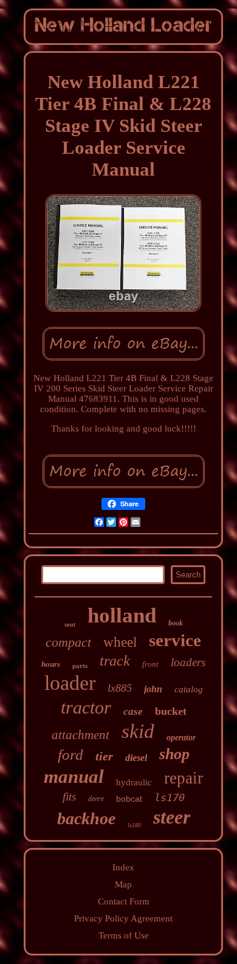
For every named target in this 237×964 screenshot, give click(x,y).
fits (69, 796)
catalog (188, 689)
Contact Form (123, 901)
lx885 (120, 688)
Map (123, 884)
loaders (188, 662)
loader (69, 683)
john (153, 689)
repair (183, 778)
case (133, 711)
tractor (86, 707)
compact (68, 642)
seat (69, 624)
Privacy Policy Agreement (123, 918)
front (150, 664)
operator (181, 737)
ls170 (169, 797)
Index (123, 867)
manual (74, 776)
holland (122, 615)
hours (50, 664)
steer (171, 817)
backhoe (86, 818)
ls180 (134, 825)
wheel (120, 642)
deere (96, 798)
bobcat (129, 799)
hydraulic (134, 782)
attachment (80, 735)
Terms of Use (123, 935)
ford (70, 754)
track (115, 661)
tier (104, 756)
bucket (171, 711)
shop (174, 754)
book (175, 623)
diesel (136, 757)
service (175, 640)
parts (80, 665)
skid (138, 731)
